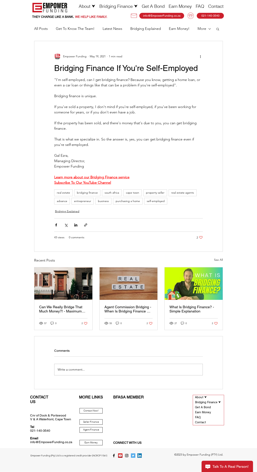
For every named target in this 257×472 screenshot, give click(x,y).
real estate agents (182, 192)
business (103, 201)
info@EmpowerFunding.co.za (51, 442)
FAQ (198, 417)
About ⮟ (201, 397)
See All (218, 260)
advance (62, 201)
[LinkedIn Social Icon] (139, 455)
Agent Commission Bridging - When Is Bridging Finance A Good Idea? (127, 309)
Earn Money (203, 412)
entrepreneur (82, 201)
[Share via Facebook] (56, 225)
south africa (112, 192)
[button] (87, 6)
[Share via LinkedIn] (76, 225)
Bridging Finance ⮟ (208, 402)
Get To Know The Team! (75, 28)
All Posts (41, 28)
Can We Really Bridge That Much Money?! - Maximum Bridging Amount (60, 309)
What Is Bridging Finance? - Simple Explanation (191, 309)
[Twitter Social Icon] (133, 455)
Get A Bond (203, 407)
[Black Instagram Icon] (126, 455)
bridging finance (87, 192)
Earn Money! (179, 28)
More (202, 28)
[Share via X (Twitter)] (66, 225)
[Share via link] (86, 225)
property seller (155, 192)
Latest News (112, 28)
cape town (132, 192)
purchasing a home (128, 201)
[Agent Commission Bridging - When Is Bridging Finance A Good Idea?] (129, 283)
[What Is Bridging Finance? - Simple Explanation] (194, 283)
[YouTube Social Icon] (120, 455)
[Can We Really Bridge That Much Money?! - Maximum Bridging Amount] (63, 283)
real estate (63, 192)
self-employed (156, 201)
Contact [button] (200, 422)
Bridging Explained (145, 28)
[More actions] (200, 56)
